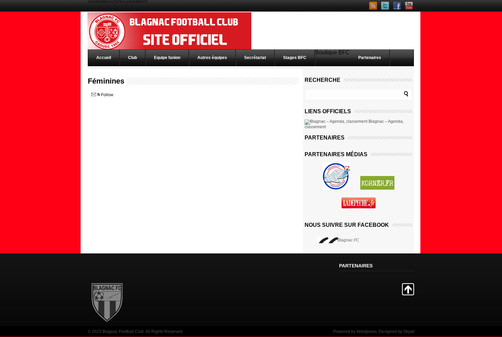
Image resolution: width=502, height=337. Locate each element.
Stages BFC (294, 57)
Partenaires (369, 57)
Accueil (103, 57)
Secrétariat (255, 57)
